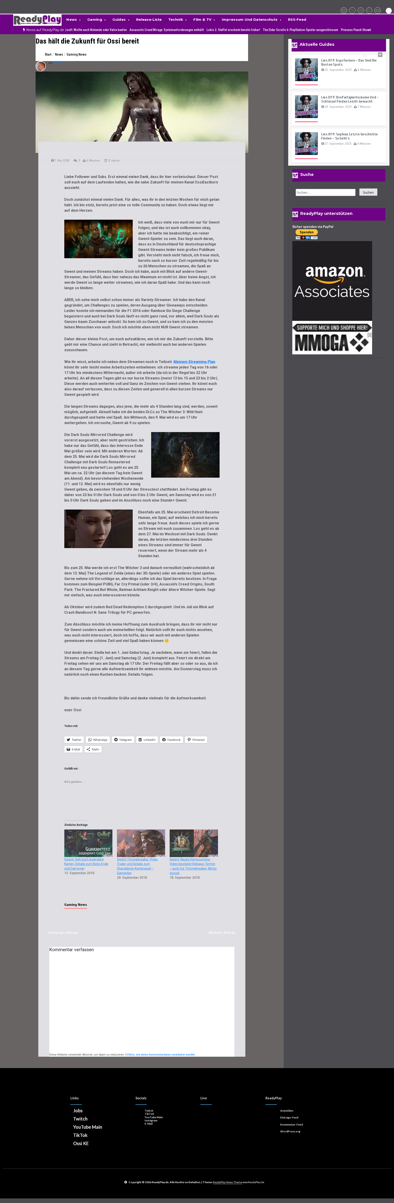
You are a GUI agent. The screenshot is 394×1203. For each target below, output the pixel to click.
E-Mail (149, 1123)
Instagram (151, 1120)
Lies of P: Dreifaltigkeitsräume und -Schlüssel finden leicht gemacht (349, 99)
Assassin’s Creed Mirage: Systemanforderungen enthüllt (146, 30)
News (71, 19)
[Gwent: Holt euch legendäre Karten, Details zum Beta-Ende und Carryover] (88, 843)
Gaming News (75, 904)
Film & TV (202, 19)
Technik (175, 19)
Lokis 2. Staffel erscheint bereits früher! (213, 30)
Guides (119, 19)
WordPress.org (290, 1131)
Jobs (78, 1110)
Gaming (94, 19)
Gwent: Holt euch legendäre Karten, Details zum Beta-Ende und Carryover (86, 864)
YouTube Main (87, 1127)
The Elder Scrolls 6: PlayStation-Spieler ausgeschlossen (280, 30)
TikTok (80, 1135)
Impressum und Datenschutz (250, 19)
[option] (72, 30)
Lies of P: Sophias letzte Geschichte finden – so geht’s (349, 136)
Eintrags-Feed (289, 1117)
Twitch (80, 1118)
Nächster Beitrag (222, 932)
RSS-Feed (297, 19)
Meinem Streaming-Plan (194, 362)
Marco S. (58, 62)
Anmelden (286, 1110)
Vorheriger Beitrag (63, 932)
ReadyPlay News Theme (227, 1182)
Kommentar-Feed (291, 1124)
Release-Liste (149, 19)
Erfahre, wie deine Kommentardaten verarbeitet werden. (160, 1054)
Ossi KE (81, 1143)
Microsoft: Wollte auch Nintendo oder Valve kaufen (72, 30)
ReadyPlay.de (256, 1182)
